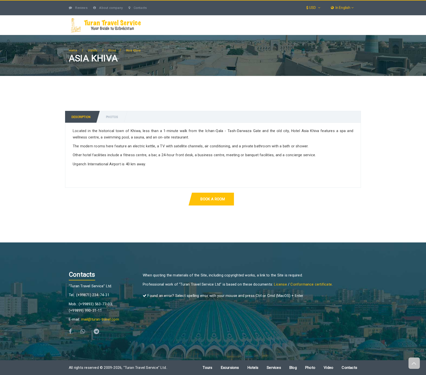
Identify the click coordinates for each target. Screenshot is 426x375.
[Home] (157, 18)
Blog (329, 18)
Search (347, 18)
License (280, 284)
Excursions (239, 18)
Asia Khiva (133, 50)
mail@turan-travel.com (100, 319)
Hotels (303, 18)
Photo (310, 367)
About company (110, 8)
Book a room (212, 199)
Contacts (140, 8)
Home (73, 50)
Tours (207, 18)
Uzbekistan (175, 18)
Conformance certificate (311, 284)
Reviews (81, 8)
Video (328, 367)
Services (273, 18)
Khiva (112, 50)
